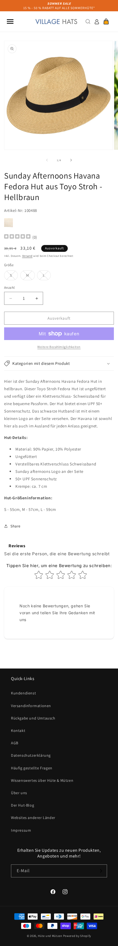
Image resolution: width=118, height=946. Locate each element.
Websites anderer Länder (33, 817)
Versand (27, 256)
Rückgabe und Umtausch (33, 718)
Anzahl (9, 287)
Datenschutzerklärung (31, 755)
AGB (14, 742)
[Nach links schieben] (47, 160)
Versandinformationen (31, 705)
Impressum (21, 830)
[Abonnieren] (101, 870)
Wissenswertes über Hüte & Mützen (42, 780)
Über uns (19, 792)
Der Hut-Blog (22, 805)
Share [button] (15, 526)
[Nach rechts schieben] (71, 160)
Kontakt (18, 730)
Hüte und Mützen (50, 936)
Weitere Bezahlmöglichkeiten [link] (59, 347)
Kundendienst (23, 693)
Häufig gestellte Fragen (31, 768)
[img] (17, 237)
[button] (10, 21)
